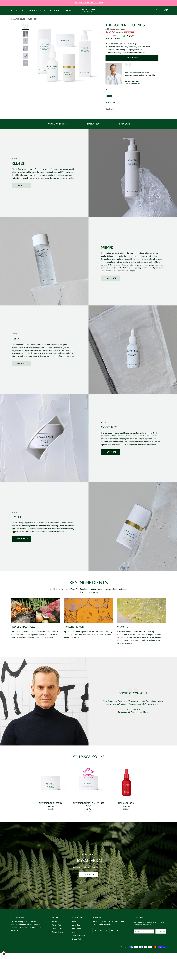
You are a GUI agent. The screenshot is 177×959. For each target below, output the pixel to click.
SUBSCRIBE (102, 486)
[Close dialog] (126, 456)
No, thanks (102, 497)
